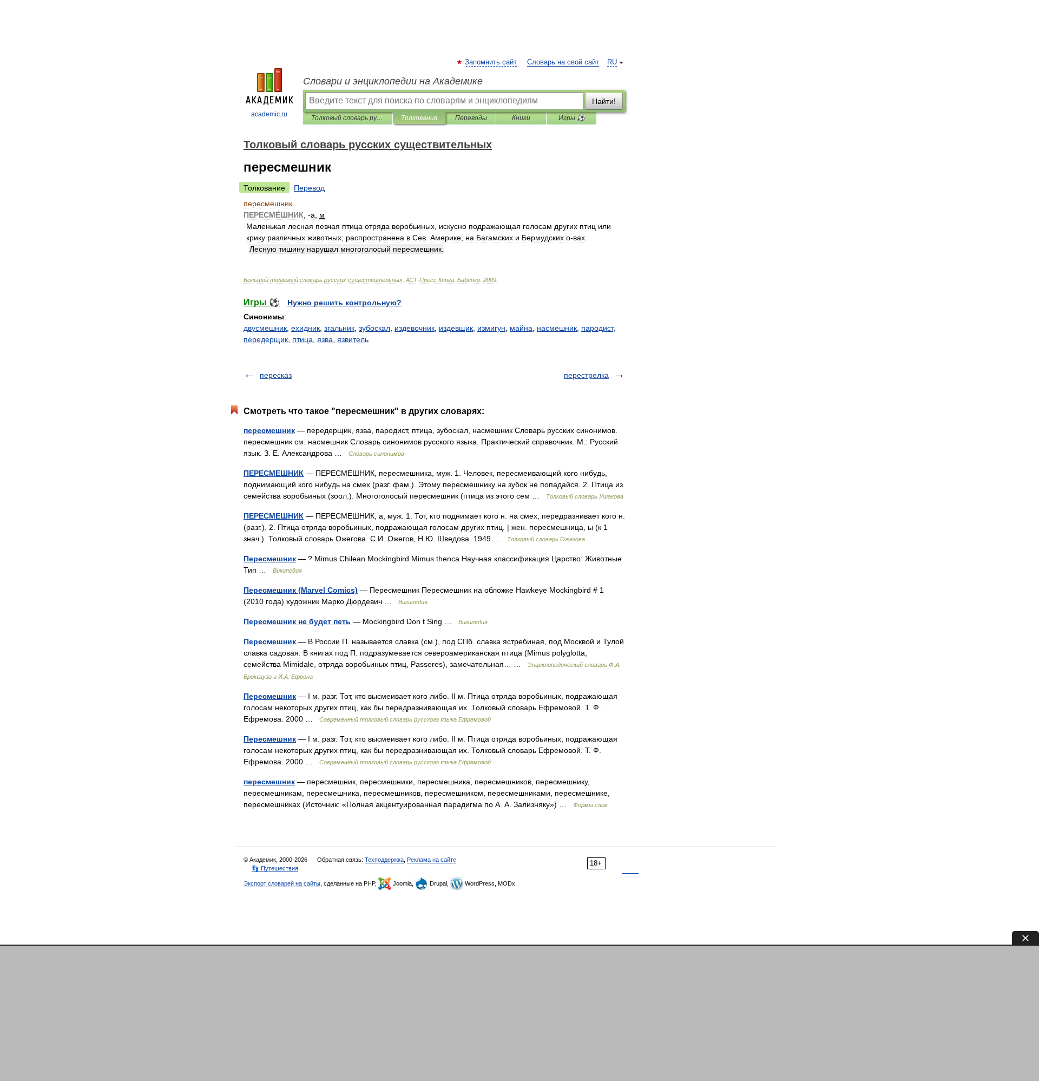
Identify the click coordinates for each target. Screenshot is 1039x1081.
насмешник (557, 328)
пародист (597, 328)
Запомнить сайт (491, 62)
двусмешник (265, 328)
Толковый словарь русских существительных (347, 118)
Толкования (419, 118)
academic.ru (269, 114)
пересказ (276, 375)
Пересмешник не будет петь (297, 621)
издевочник (414, 328)
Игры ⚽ (571, 118)
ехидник (305, 328)
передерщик (266, 339)
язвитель (353, 339)
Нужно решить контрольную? (344, 302)
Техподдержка (384, 859)
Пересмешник (270, 558)
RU (612, 62)
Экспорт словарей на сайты (282, 883)
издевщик (456, 328)
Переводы (471, 118)
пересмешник (269, 430)
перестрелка (586, 375)
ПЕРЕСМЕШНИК (274, 473)
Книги (521, 118)
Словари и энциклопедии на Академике (393, 81)
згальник (339, 328)
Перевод (309, 188)
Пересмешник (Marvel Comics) (301, 590)
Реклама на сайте (431, 859)
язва (325, 339)
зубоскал (374, 328)
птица (302, 339)
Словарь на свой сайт (563, 62)
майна (521, 328)
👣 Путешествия (275, 868)
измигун (491, 328)
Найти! (604, 101)
